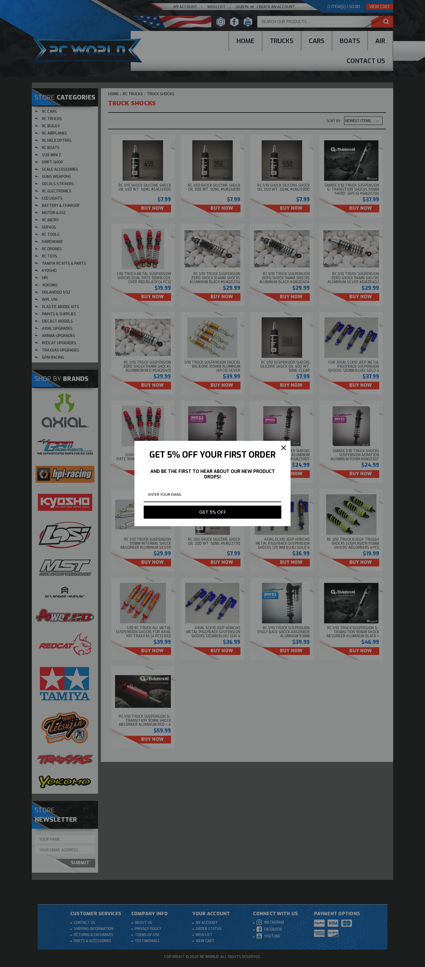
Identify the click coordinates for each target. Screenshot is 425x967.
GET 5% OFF (212, 512)
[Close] (284, 448)
